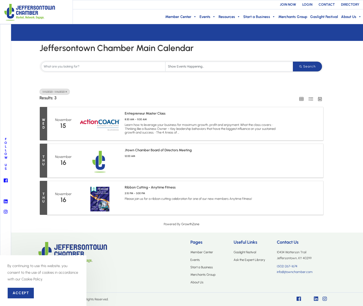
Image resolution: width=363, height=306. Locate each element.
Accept (21, 293)
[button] (301, 99)
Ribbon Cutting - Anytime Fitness (150, 187)
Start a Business (256, 17)
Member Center (178, 17)
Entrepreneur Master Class (145, 113)
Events (205, 17)
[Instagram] (324, 298)
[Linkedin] (316, 298)
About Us (348, 17)
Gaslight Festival (324, 17)
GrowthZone (190, 224)
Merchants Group (292, 17)
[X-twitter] (307, 298)
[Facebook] (298, 298)
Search (309, 66)
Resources (227, 17)
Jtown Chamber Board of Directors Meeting (158, 150)
